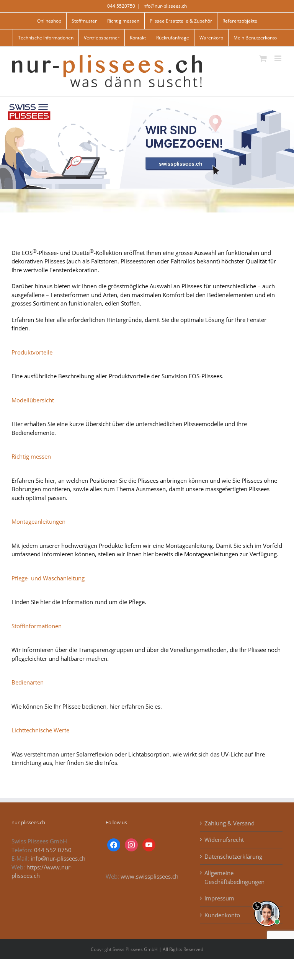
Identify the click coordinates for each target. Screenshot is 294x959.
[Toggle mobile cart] (263, 58)
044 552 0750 (53, 850)
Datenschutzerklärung (233, 856)
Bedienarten (27, 682)
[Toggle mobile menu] (278, 58)
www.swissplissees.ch (149, 876)
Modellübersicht (32, 400)
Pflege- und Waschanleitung (48, 578)
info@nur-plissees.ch (164, 6)
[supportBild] (267, 899)
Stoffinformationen (36, 626)
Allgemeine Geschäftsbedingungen (234, 877)
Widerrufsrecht (224, 839)
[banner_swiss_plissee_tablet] (147, 99)
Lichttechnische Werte (40, 730)
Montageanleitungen (38, 521)
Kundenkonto (222, 915)
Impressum (219, 898)
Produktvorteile (31, 352)
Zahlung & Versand (229, 823)
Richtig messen (31, 456)
